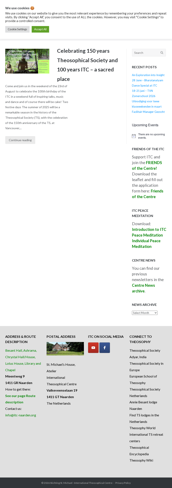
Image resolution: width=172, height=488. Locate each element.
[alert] (149, 136)
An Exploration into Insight (148, 75)
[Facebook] (104, 347)
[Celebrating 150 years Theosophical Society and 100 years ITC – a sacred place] (27, 61)
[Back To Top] (161, 478)
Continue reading (20, 140)
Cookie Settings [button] (17, 29)
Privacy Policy (123, 482)
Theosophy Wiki (141, 460)
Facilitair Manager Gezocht (148, 111)
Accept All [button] (40, 29)
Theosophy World (142, 428)
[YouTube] (93, 347)
